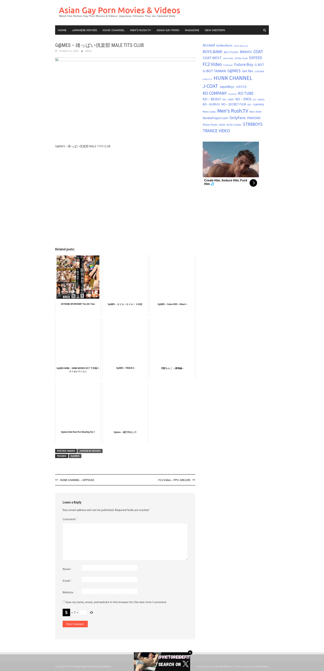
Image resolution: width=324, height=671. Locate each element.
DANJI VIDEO (228, 58)
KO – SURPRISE (256, 104)
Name (67, 569)
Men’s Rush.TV (140, 30)
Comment (70, 519)
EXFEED (255, 57)
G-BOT (259, 64)
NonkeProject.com (215, 118)
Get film (247, 71)
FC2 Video (212, 64)
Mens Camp (209, 111)
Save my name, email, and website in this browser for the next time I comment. (116, 602)
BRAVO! (246, 52)
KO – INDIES (258, 99)
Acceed (209, 45)
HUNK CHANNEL (113, 30)
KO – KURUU (211, 104)
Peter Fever (210, 124)
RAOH (222, 124)
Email (67, 580)
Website (68, 592)
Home (62, 30)
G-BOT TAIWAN (214, 71)
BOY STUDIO (231, 52)
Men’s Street (255, 111)
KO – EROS (244, 99)
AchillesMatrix (224, 45)
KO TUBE (246, 93)
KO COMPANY (215, 93)
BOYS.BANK (212, 51)
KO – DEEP (228, 99)
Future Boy (243, 64)
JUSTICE (241, 87)
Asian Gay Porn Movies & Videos (119, 10)
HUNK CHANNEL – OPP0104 (77, 480)
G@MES (75, 456)
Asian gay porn (168, 30)
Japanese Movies (84, 30)
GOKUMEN (259, 71)
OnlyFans (238, 117)
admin (88, 51)
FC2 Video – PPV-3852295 (174, 480)
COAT (258, 51)
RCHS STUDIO (234, 124)
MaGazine (192, 30)
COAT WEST (212, 57)
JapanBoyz (226, 87)
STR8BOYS (252, 124)
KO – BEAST (212, 99)
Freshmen (228, 65)
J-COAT (210, 86)
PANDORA (253, 118)
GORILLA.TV (207, 79)
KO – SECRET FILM (233, 104)
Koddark (232, 94)
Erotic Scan (241, 58)
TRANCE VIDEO (216, 131)
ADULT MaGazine (241, 46)
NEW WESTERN (215, 30)
